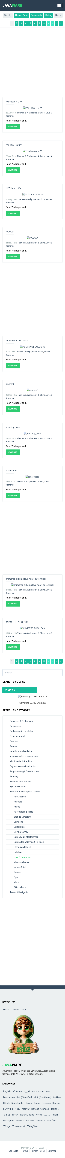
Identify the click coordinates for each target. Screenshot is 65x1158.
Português (8, 1120)
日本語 (6, 1114)
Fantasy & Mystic (22, 847)
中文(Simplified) (24, 1097)
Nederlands (17, 1103)
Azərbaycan (38, 1091)
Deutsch (57, 1103)
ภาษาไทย (51, 1120)
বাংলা (48, 1091)
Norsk (39, 1114)
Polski (55, 1114)
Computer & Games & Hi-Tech (29, 842)
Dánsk (6, 1103)
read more (12, 126)
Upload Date (21, 15)
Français (46, 1103)
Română (20, 1120)
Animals (18, 801)
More (16, 882)
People (17, 872)
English (7, 1091)
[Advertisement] (32, 60)
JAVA (12, 5)
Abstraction (20, 796)
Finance (14, 741)
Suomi (37, 1103)
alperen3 (10, 384)
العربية (27, 1091)
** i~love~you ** (14, 145)
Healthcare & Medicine (21, 751)
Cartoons (18, 822)
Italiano (55, 1109)
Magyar (26, 1109)
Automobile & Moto (23, 812)
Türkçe (6, 1126)
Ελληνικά (8, 1109)
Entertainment (17, 736)
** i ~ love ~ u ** (14, 101)
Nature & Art (20, 867)
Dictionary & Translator (21, 731)
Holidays (18, 852)
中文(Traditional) (42, 1097)
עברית (17, 1109)
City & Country (21, 832)
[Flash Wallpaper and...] (32, 107)
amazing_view (13, 427)
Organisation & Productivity (24, 766)
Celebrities (19, 827)
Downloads (36, 15)
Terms (24, 1151)
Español (30, 1120)
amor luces (11, 470)
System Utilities (18, 786)
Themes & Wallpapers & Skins (31, 113)
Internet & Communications (24, 756)
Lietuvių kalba (27, 1114)
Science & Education (20, 781)
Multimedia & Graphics (21, 761)
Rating (48, 15)
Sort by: (8, 15)
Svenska (40, 1120)
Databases (15, 726)
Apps (24, 1009)
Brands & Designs (23, 817)
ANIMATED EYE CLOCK (17, 622)
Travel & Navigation (19, 892)
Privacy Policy (38, 1151)
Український (18, 1126)
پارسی (47, 1114)
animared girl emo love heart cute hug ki (26, 579)
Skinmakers (20, 887)
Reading (14, 776)
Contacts (13, 1151)
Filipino (28, 1103)
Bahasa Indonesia (40, 1109)
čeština (57, 1097)
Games (13, 746)
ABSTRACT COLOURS (17, 340)
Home (6, 1009)
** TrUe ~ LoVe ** (15, 188)
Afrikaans (17, 1091)
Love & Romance (22, 857)
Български (9, 1097)
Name (58, 15)
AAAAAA (10, 231)
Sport (16, 877)
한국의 (15, 1114)
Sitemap (52, 1151)
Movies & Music (22, 862)
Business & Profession (21, 721)
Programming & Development (25, 771)
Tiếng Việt (32, 1126)
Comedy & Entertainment (26, 837)
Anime (17, 806)
